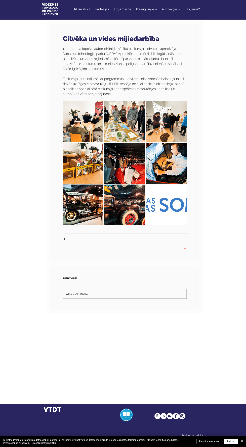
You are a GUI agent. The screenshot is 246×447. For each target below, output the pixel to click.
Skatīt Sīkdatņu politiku (44, 442)
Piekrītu (231, 441)
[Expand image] (83, 121)
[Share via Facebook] (64, 239)
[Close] (242, 441)
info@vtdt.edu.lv (91, 421)
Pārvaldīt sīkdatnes (209, 441)
